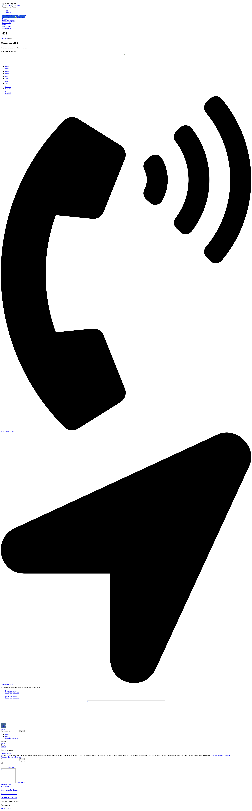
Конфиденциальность (12, 693)
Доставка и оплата (11, 691)
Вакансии (8, 88)
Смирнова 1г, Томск (9, 790)
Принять (18, 757)
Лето (6, 76)
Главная (5, 38)
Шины (7, 66)
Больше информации (8, 757)
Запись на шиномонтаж (10, 15)
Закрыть (3, 729)
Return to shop (6, 808)
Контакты (8, 87)
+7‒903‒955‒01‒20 (8, 17)
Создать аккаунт (6, 753)
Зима (6, 78)
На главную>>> (9, 51)
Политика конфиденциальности (221, 755)
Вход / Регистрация (11, 738)
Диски (7, 68)
